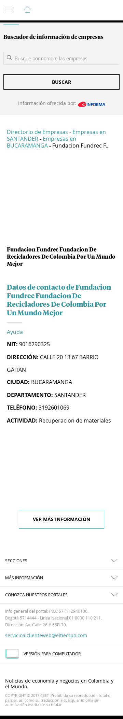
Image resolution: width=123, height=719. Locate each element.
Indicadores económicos (97, 10)
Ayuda (15, 332)
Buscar (61, 82)
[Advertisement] (61, 200)
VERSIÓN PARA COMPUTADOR (52, 653)
